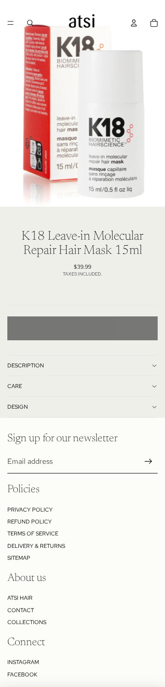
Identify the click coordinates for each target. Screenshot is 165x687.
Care (14, 386)
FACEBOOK (22, 674)
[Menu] (10, 23)
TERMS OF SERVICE (32, 533)
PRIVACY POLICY (30, 509)
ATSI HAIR (20, 598)
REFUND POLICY (29, 521)
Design (17, 407)
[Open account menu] (134, 23)
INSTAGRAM (23, 662)
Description (25, 365)
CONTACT (20, 610)
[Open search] (30, 23)
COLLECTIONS (26, 622)
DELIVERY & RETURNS (36, 546)
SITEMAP (18, 558)
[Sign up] (148, 461)
